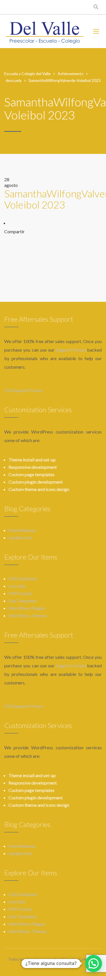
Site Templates (22, 600)
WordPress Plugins (27, 608)
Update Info (20, 537)
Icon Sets (17, 586)
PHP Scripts (20, 593)
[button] (93, 963)
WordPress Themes (27, 615)
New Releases (22, 530)
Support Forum (70, 349)
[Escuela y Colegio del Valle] (44, 31)
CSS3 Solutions (22, 578)
